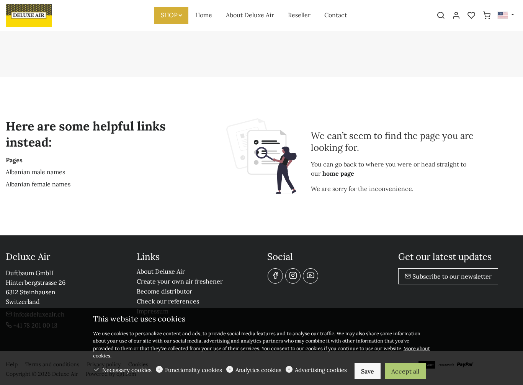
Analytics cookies (258, 370)
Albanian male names (35, 172)
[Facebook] (275, 276)
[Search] (440, 15)
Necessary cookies (127, 370)
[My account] (456, 15)
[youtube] (310, 276)
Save (367, 371)
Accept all (405, 371)
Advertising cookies (321, 370)
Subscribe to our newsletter (451, 276)
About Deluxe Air (161, 271)
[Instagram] (293, 276)
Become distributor (164, 291)
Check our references (168, 301)
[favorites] (471, 15)
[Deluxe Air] (38, 14)
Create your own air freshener (180, 281)
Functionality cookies (193, 370)
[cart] (486, 15)
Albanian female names (38, 184)
